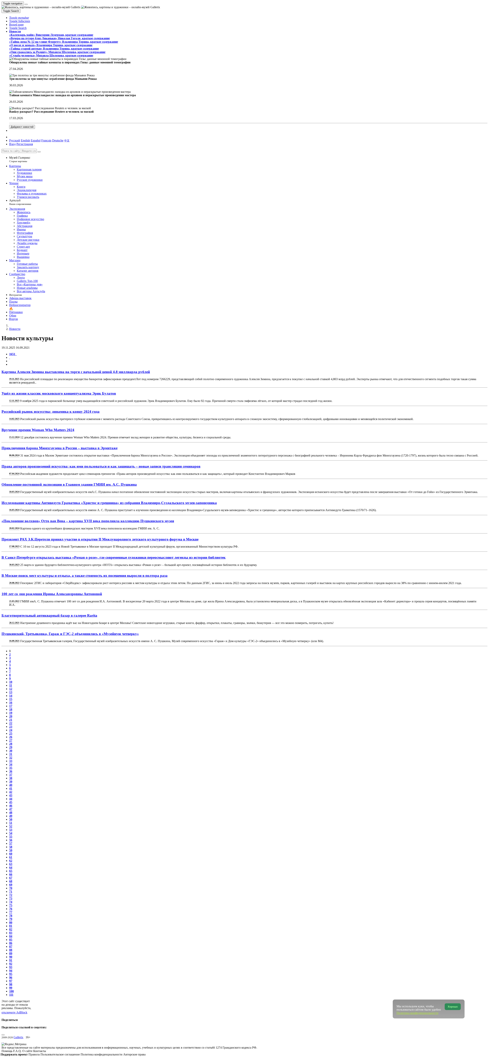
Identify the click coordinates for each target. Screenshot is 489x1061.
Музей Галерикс (19, 159)
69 (10, 884)
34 (10, 764)
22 (10, 723)
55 (10, 836)
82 (10, 929)
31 (10, 754)
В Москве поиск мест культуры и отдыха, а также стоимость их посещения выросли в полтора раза (85, 576)
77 (10, 912)
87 (10, 946)
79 (10, 919)
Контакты (39, 1051)
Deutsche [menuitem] (57, 140)
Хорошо (453, 1006)
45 (10, 802)
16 (10, 702)
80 (10, 922)
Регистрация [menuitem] (24, 144)
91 (10, 960)
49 (10, 816)
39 (10, 781)
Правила (34, 1054)
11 (10, 685)
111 (11, 994)
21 (10, 719)
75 (10, 905)
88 (10, 950)
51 (10, 822)
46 (10, 805)
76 (10, 908)
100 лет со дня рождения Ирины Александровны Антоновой (52, 594)
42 (10, 792)
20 (10, 716)
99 (10, 987)
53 (10, 829)
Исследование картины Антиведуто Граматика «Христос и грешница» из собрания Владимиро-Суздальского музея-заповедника (109, 503)
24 (10, 730)
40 (10, 785)
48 (10, 812)
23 (10, 726)
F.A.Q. (17, 1051)
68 (10, 881)
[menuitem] (67, 140)
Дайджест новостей (22, 126)
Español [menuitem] (35, 140)
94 (10, 970)
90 (10, 956)
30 (10, 750)
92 (10, 963)
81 (10, 926)
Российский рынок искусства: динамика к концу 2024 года (51, 412)
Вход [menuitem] (12, 144)
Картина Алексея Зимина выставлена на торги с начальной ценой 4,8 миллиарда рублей (76, 372)
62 (10, 860)
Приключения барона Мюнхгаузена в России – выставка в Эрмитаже (59, 448)
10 (10, 682)
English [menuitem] (25, 140)
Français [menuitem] (46, 140)
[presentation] (248, 361)
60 (10, 853)
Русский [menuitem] (14, 140)
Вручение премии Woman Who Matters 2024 (38, 430)
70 (10, 888)
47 (10, 809)
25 (10, 733)
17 (10, 706)
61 (10, 857)
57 (10, 843)
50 (10, 819)
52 (10, 826)
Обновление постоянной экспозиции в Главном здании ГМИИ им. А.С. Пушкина (69, 484)
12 (10, 688)
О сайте (27, 1051)
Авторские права (134, 1054)
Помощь (7, 1051)
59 (10, 850)
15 (10, 699)
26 (10, 737)
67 (10, 877)
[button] (19, 17)
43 (10, 795)
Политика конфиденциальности (102, 1054)
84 (10, 936)
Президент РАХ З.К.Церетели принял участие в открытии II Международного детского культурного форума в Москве (100, 539)
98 (10, 984)
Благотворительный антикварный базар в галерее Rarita (49, 615)
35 (10, 767)
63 (10, 864)
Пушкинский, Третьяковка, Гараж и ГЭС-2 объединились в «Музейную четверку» (70, 634)
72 (10, 895)
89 (10, 953)
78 (10, 915)
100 (11, 991)
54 (10, 833)
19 (10, 712)
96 (10, 977)
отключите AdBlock (14, 1012)
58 (10, 846)
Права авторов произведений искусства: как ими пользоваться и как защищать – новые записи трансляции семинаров (101, 466)
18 (10, 709)
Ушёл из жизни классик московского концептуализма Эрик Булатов (59, 393)
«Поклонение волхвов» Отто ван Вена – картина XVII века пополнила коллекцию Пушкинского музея (88, 521)
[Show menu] (26, 4)
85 (10, 939)
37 (10, 774)
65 (10, 871)
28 (10, 743)
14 (10, 695)
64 (10, 867)
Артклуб (20, 202)
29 (10, 747)
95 (10, 974)
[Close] (39, 151)
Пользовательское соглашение (60, 1054)
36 (10, 771)
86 (10, 943)
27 (10, 740)
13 (10, 692)
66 (10, 874)
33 (10, 761)
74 (10, 901)
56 (10, 840)
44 (10, 798)
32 (10, 757)
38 (10, 778)
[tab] (13, 354)
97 (10, 981)
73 (10, 898)
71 (10, 891)
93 (10, 967)
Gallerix (18, 1037)
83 (10, 932)
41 (10, 788)
